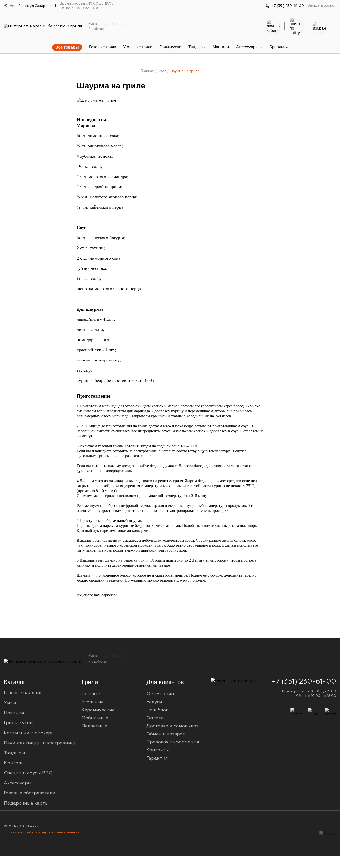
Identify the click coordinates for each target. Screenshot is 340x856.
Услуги (154, 702)
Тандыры (197, 47)
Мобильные (95, 718)
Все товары (67, 47)
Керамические (98, 710)
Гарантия (157, 758)
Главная (147, 71)
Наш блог (157, 710)
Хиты (10, 703)
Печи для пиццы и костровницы (41, 743)
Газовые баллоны (24, 693)
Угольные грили (137, 47)
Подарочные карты (26, 803)
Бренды (276, 47)
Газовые (91, 694)
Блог (162, 71)
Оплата (155, 718)
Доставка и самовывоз (172, 726)
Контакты (157, 750)
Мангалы (221, 47)
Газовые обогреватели (29, 793)
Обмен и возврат (165, 734)
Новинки (14, 713)
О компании (160, 694)
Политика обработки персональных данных (41, 832)
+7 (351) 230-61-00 (288, 6)
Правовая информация (172, 742)
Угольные (93, 702)
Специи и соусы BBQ (28, 773)
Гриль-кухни (170, 47)
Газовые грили (102, 47)
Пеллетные (94, 726)
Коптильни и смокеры (29, 733)
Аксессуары (247, 47)
